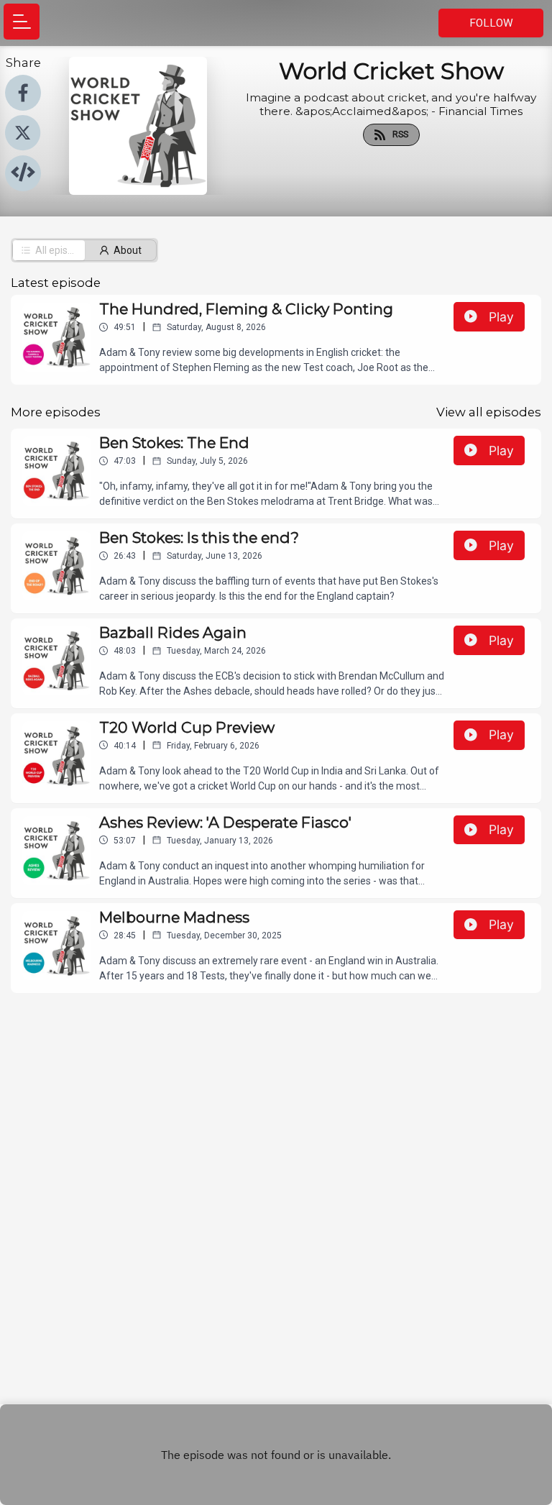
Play (501, 316)
